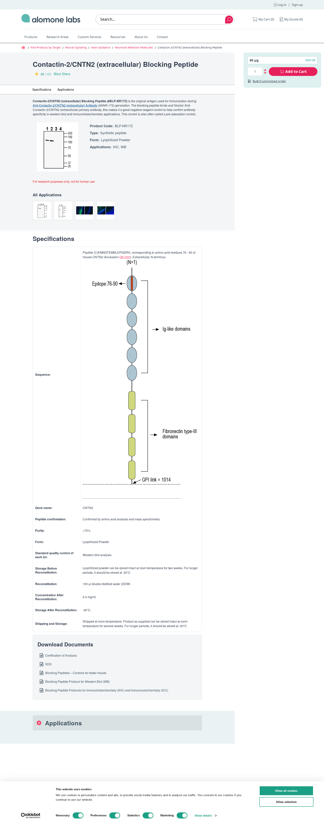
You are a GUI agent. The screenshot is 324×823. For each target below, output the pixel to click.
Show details (203, 815)
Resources (117, 37)
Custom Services (89, 37)
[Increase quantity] (265, 70)
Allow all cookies (286, 790)
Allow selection (286, 802)
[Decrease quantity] (265, 73)
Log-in (281, 4)
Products (30, 37)
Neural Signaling (76, 47)
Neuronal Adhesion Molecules (134, 47)
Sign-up (297, 4)
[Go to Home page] (50, 19)
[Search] (229, 19)
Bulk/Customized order (269, 81)
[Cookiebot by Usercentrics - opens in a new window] (30, 815)
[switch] (114, 815)
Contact (162, 37)
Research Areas (58, 37)
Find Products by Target (45, 47)
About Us (141, 37)
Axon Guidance (100, 47)
